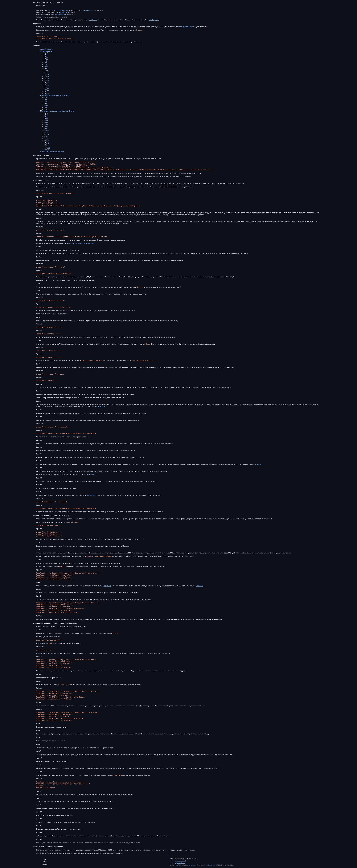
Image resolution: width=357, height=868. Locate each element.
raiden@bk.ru (89, 10)
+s (48, 88)
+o (48, 78)
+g (48, 132)
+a (47, 117)
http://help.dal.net (154, 20)
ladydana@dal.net (60, 14)
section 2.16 (93, 474)
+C (47, 97)
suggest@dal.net (212, 865)
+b (47, 55)
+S (48, 90)
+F (48, 130)
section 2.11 (91, 495)
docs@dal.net (63, 12)
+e (47, 59)
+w (47, 109)
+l (46, 68)
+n (48, 76)
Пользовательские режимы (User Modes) (55, 95)
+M (48, 74)
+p (48, 82)
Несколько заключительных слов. (52, 152)
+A (47, 53)
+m (48, 72)
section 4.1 (199, 586)
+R (48, 86)
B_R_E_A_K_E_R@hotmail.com (61, 10)
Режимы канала (46, 51)
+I (46, 62)
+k (47, 66)
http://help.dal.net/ (180, 863)
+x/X (48, 148)
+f (46, 128)
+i (46, 61)
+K (48, 144)
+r (47, 84)
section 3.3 (101, 406)
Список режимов (47, 49)
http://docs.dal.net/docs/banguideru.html (81, 243)
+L (48, 70)
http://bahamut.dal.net (187, 27)
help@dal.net (179, 865)
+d (47, 124)
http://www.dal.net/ (180, 861)
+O (48, 80)
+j (46, 64)
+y (48, 150)
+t (47, 91)
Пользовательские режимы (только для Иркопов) (58, 111)
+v (48, 93)
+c (47, 57)
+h (48, 134)
